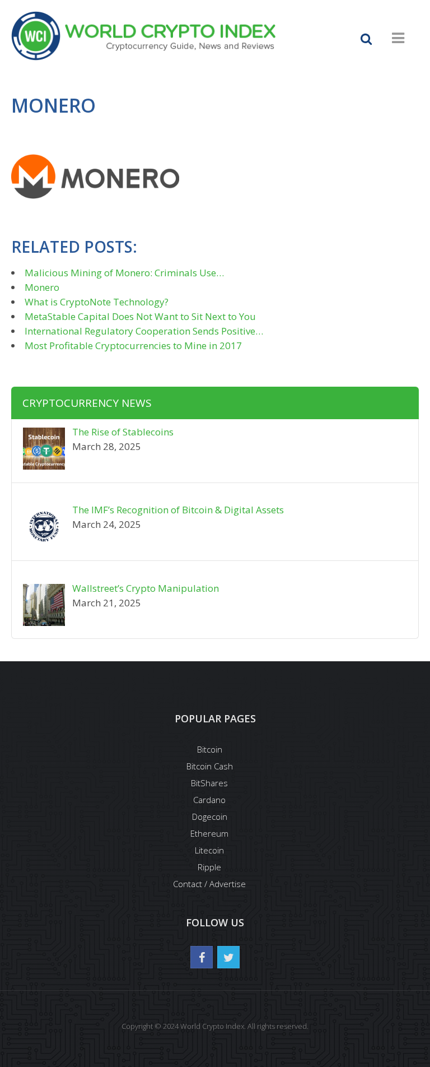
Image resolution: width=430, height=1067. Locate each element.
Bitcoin (209, 749)
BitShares (209, 782)
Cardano (209, 799)
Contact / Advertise (209, 883)
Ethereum (209, 833)
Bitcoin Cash (209, 766)
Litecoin (209, 850)
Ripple (209, 867)
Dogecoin (209, 816)
